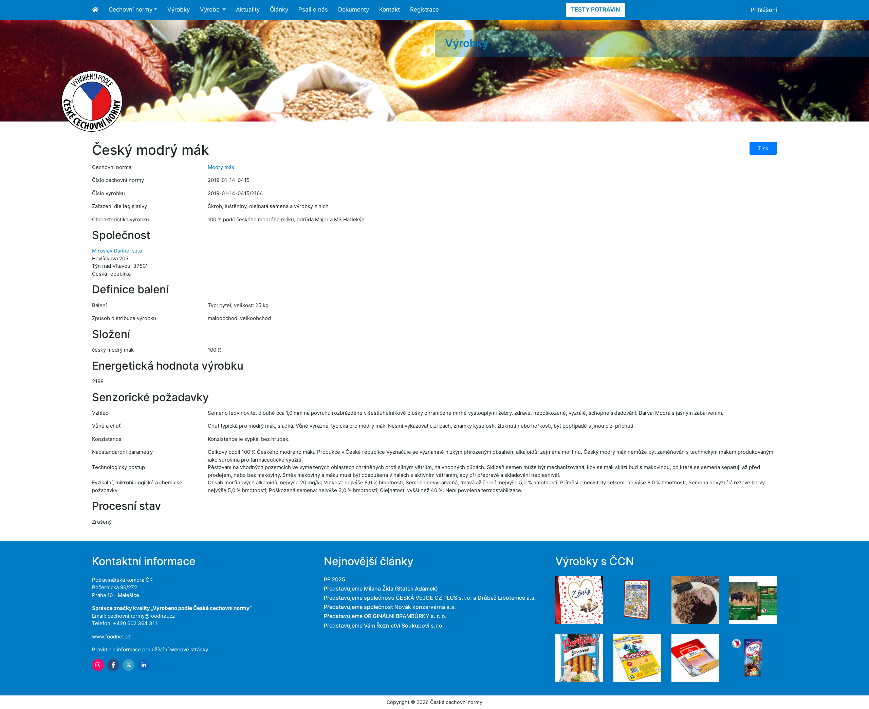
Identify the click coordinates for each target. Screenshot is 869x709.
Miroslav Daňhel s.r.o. (118, 250)
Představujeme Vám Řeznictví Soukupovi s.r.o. (384, 625)
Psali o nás (313, 9)
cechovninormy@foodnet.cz (141, 616)
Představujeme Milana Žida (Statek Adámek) (381, 588)
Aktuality (248, 9)
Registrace (424, 9)
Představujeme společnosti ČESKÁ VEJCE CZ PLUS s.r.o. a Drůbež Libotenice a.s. (430, 597)
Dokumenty (353, 9)
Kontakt (389, 9)
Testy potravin (595, 9)
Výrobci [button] (210, 9)
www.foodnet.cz (111, 636)
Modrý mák (221, 167)
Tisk (763, 148)
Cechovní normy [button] (130, 9)
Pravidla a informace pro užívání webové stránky (150, 649)
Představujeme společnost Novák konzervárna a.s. (390, 606)
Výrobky (178, 9)
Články (279, 9)
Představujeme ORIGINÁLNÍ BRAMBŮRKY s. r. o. (385, 616)
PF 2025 (334, 579)
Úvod (98, 10)
